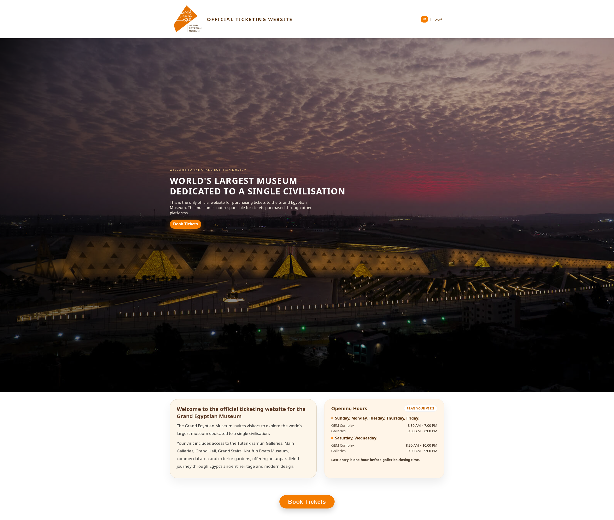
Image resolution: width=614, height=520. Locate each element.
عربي (438, 19)
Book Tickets (185, 224)
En (424, 19)
